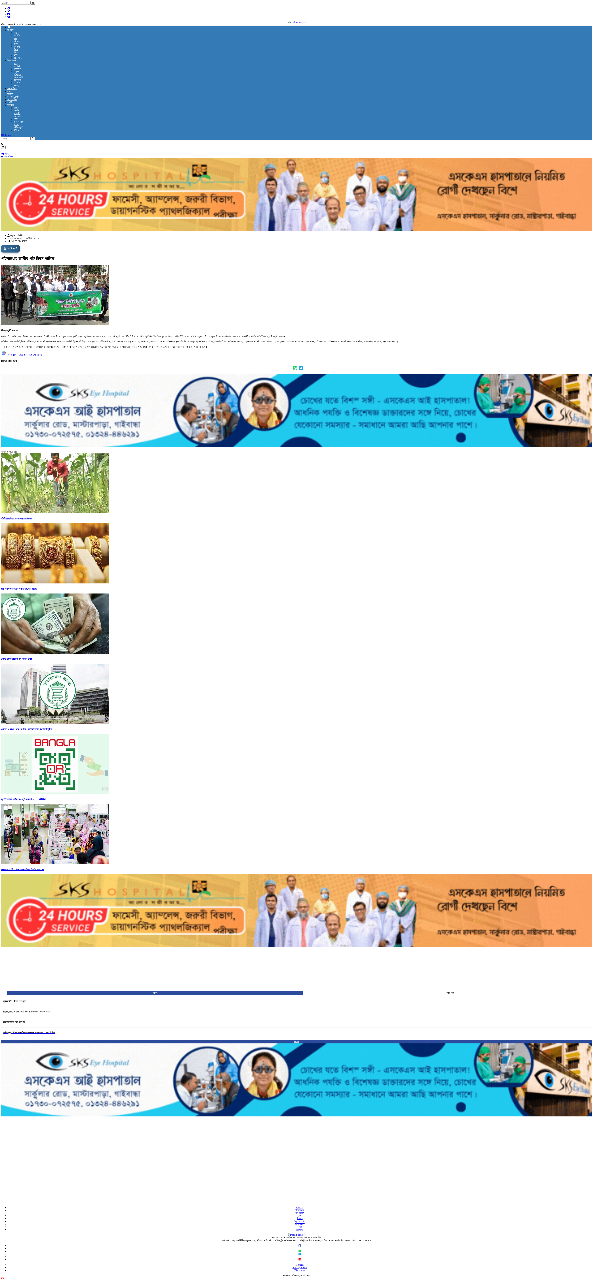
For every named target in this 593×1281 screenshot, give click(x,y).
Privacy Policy (299, 1267)
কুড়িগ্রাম (17, 74)
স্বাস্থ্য (16, 108)
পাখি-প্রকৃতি (18, 127)
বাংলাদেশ (10, 30)
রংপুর (15, 44)
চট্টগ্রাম (16, 41)
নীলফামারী (17, 80)
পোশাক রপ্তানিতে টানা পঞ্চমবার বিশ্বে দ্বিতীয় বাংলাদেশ (22, 869)
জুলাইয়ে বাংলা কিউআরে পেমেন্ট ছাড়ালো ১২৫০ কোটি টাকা (23, 799)
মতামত (16, 124)
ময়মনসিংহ (17, 57)
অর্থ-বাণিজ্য (12, 88)
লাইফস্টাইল (18, 116)
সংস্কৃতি (17, 113)
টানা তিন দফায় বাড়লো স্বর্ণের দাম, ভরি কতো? (19, 588)
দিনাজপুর (17, 71)
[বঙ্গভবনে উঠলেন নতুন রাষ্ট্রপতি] (14, 1025)
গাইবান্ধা (17, 69)
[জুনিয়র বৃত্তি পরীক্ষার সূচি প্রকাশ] (15, 1005)
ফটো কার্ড (12, 249)
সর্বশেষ (155, 993)
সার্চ (33, 3)
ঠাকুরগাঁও (17, 82)
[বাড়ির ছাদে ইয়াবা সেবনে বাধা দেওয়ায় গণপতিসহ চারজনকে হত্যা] (26, 1015)
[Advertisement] (94, 969)
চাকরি (9, 102)
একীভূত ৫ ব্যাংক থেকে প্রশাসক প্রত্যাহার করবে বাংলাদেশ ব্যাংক (26, 729)
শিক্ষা (15, 119)
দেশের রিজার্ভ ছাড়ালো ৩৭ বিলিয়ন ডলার (16, 659)
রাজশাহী (17, 46)
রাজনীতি (17, 35)
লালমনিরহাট (18, 77)
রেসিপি (16, 110)
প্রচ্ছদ (7, 154)
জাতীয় (16, 32)
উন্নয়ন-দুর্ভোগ (13, 96)
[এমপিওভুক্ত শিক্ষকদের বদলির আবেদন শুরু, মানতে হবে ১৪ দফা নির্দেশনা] (29, 1036)
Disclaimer (299, 1270)
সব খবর (296, 1041)
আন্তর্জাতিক (12, 99)
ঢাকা (15, 38)
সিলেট (16, 49)
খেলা (9, 91)
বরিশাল (16, 52)
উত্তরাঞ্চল (11, 60)
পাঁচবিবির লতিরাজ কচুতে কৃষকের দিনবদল (16, 518)
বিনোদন (10, 94)
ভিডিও (16, 130)
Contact (299, 1264)
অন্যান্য (10, 105)
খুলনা (15, 55)
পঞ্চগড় (16, 85)
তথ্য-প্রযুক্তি (19, 121)
